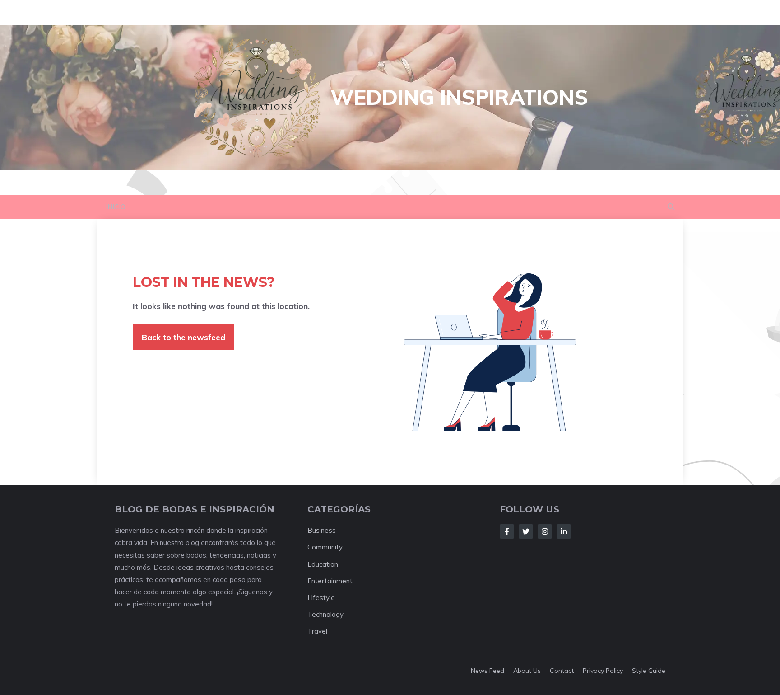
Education (322, 564)
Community (325, 547)
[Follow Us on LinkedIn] (564, 531)
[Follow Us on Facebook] (507, 531)
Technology (325, 614)
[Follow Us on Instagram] (545, 531)
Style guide (648, 671)
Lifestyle (321, 597)
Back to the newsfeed (183, 337)
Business (321, 530)
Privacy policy (603, 671)
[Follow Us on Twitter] (526, 531)
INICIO (115, 206)
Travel (317, 631)
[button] (671, 207)
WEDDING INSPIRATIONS (459, 97)
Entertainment (330, 581)
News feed (487, 671)
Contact (562, 671)
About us (527, 671)
